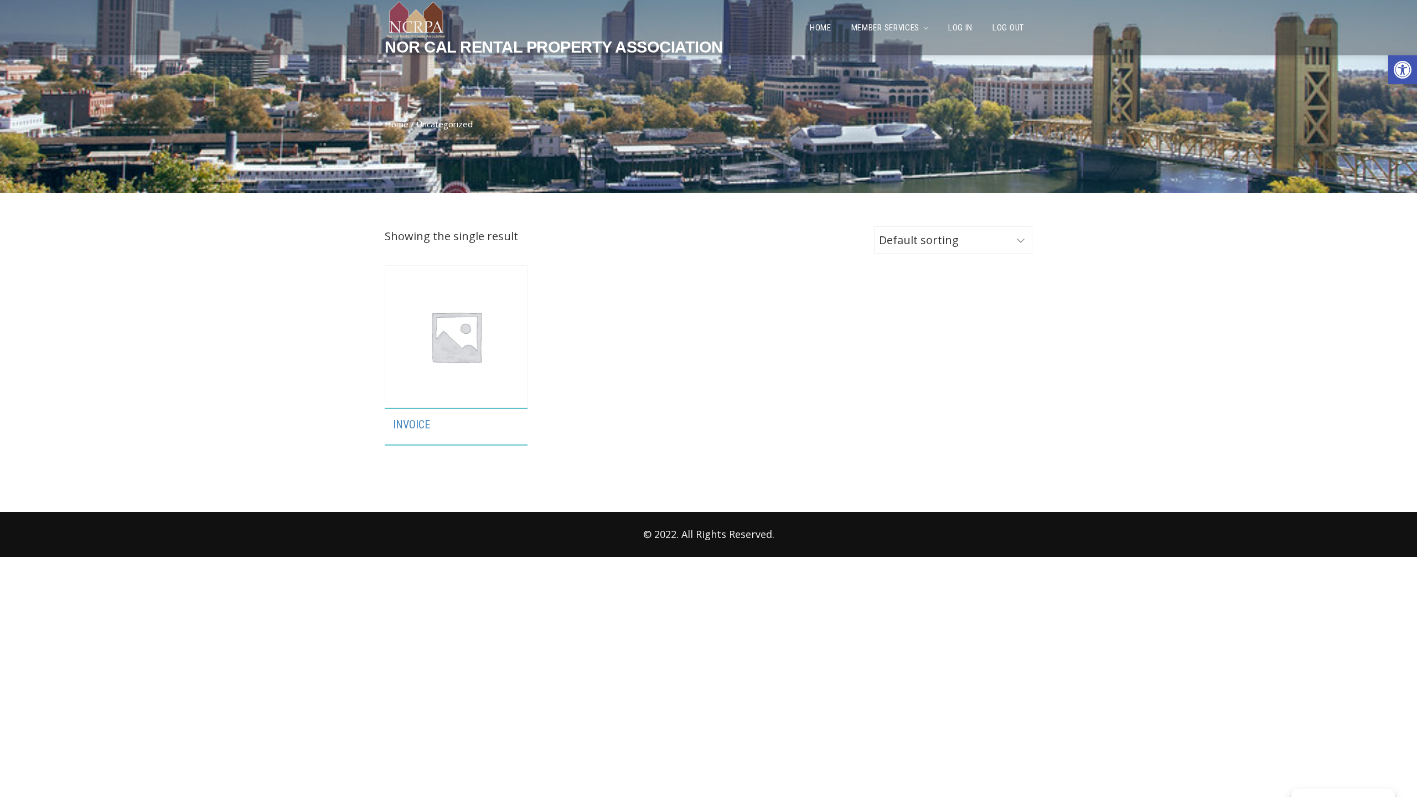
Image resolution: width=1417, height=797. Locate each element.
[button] (1402, 69)
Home (396, 124)
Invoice (411, 424)
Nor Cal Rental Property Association (554, 47)
